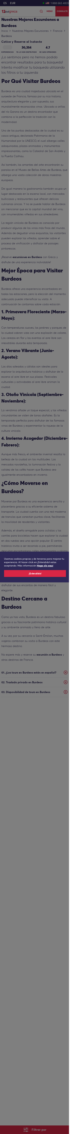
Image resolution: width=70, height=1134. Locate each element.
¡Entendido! (35, 573)
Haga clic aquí (45, 565)
